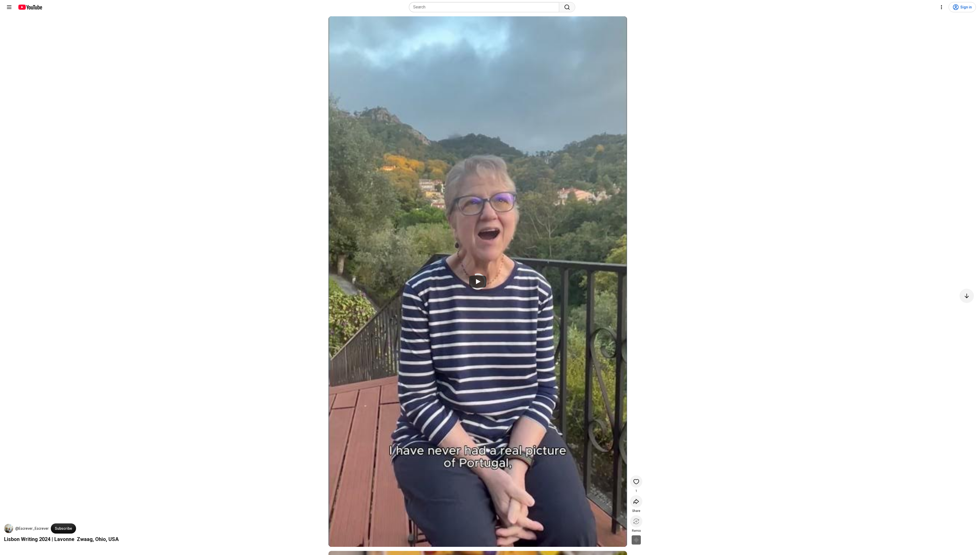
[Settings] (941, 7)
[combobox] (485, 7)
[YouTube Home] (30, 7)
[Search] (567, 7)
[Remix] (636, 521)
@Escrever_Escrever (32, 528)
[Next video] (967, 296)
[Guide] (9, 7)
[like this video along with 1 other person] (636, 481)
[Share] (636, 501)
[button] (8, 528)
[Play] (477, 281)
